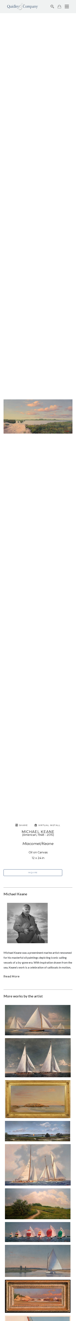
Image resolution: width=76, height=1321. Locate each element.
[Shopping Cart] (59, 7)
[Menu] (67, 6)
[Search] (52, 6)
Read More (12, 976)
